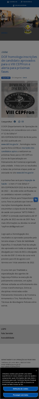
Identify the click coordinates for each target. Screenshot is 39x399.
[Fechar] (36, 370)
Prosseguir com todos (20, 395)
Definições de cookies (20, 389)
